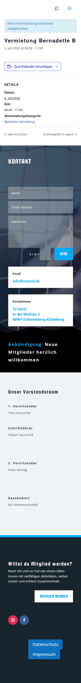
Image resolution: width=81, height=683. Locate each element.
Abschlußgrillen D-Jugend (58, 134)
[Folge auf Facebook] (24, 620)
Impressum (44, 654)
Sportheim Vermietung (19, 121)
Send (64, 254)
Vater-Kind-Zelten (17, 134)
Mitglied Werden (54, 596)
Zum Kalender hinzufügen (33, 66)
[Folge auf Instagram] (13, 620)
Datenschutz (45, 644)
